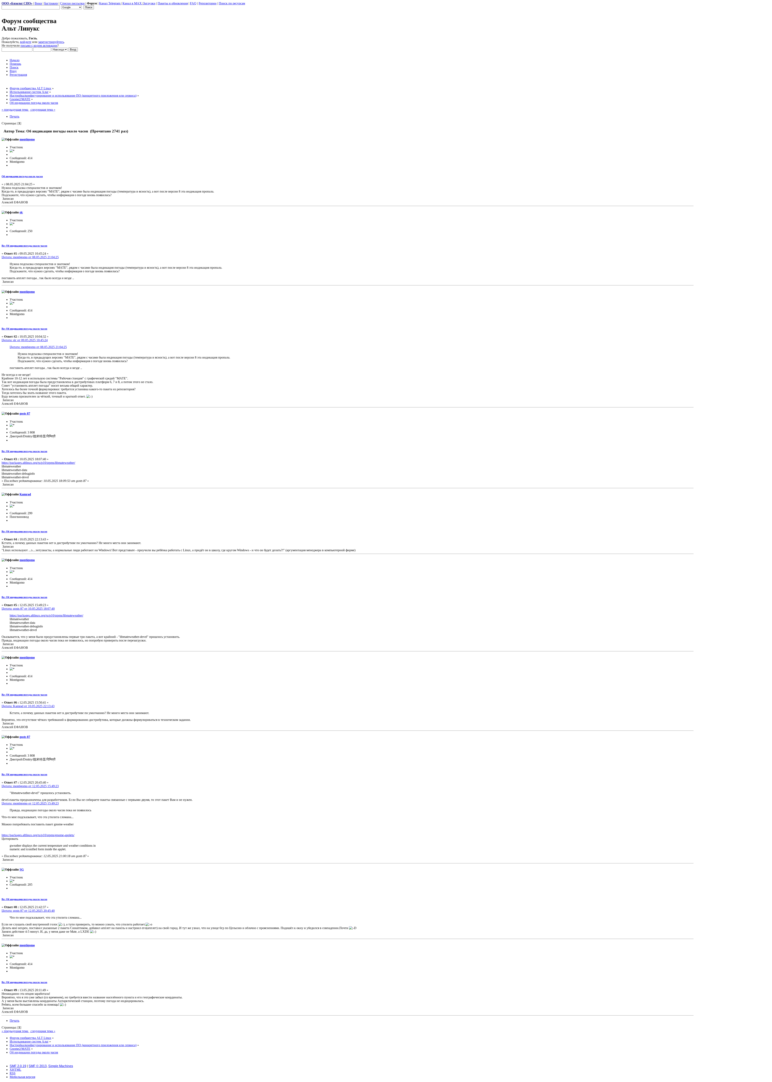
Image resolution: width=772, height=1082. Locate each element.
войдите (25, 42)
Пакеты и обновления (173, 3)
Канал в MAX (132, 3)
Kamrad (25, 494)
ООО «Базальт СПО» (17, 3)
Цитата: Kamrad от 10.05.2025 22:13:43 (28, 706)
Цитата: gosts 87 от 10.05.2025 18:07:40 (28, 608)
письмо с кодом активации (39, 45)
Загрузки (149, 3)
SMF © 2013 (38, 1066)
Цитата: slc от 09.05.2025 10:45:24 (25, 340)
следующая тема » (42, 109)
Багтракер (51, 3)
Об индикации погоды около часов (22, 176)
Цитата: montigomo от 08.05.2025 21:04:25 (30, 257)
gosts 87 (25, 413)
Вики (38, 3)
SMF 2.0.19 (18, 1066)
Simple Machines (60, 1066)
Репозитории (208, 3)
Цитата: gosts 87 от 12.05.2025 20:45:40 (28, 910)
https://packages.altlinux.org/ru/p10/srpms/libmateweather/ (38, 462)
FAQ (193, 3)
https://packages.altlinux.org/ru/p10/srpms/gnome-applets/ (38, 835)
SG (22, 869)
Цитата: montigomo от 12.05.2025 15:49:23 (30, 786)
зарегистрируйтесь (51, 42)
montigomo (27, 139)
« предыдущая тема (15, 109)
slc (21, 212)
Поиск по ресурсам (232, 3)
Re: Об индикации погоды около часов (24, 245)
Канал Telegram (110, 3)
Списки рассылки (72, 3)
